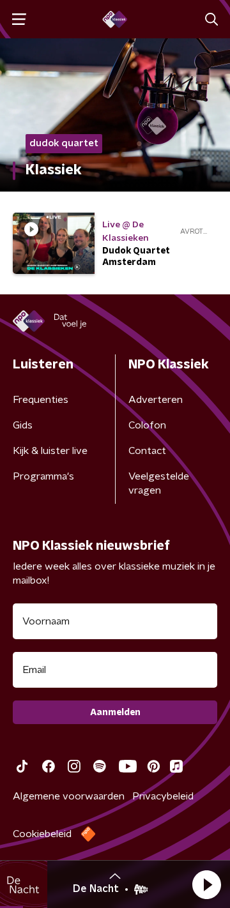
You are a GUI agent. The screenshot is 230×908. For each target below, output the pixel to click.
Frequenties (40, 400)
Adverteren (155, 400)
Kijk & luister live (50, 451)
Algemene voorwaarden (69, 796)
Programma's (43, 476)
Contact (147, 451)
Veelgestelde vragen (158, 483)
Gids (23, 425)
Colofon (147, 425)
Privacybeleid (163, 796)
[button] (206, 884)
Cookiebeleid (42, 834)
